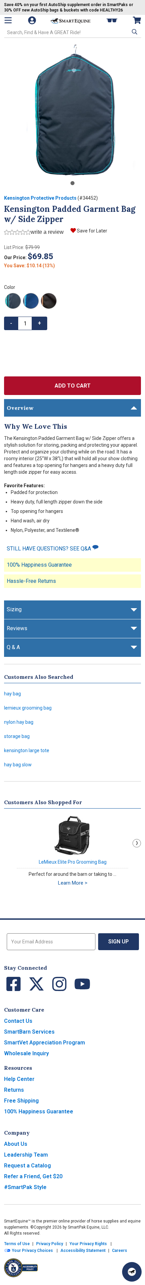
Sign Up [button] (118, 941)
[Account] (33, 20)
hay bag (12, 693)
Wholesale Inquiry (26, 1053)
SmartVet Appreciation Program (44, 1042)
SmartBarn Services (29, 1032)
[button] (134, 32)
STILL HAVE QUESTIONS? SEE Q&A (49, 548)
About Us (15, 1144)
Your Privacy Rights (88, 1243)
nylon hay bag (18, 722)
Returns (14, 1090)
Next (137, 843)
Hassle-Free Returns (31, 581)
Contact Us (18, 1021)
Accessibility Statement (83, 1250)
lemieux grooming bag (28, 708)
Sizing (14, 609)
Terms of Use (17, 1243)
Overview (20, 407)
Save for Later (92, 230)
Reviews (17, 628)
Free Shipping (21, 1100)
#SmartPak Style (25, 1187)
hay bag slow (18, 764)
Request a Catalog (27, 1165)
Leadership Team (26, 1155)
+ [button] (39, 323)
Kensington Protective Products (40, 198)
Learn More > (72, 883)
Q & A (13, 647)
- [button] (11, 323)
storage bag (17, 736)
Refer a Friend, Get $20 (33, 1176)
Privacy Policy (49, 1243)
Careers (119, 1250)
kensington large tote (26, 750)
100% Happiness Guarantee (39, 565)
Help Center (19, 1079)
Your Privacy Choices (32, 1250)
